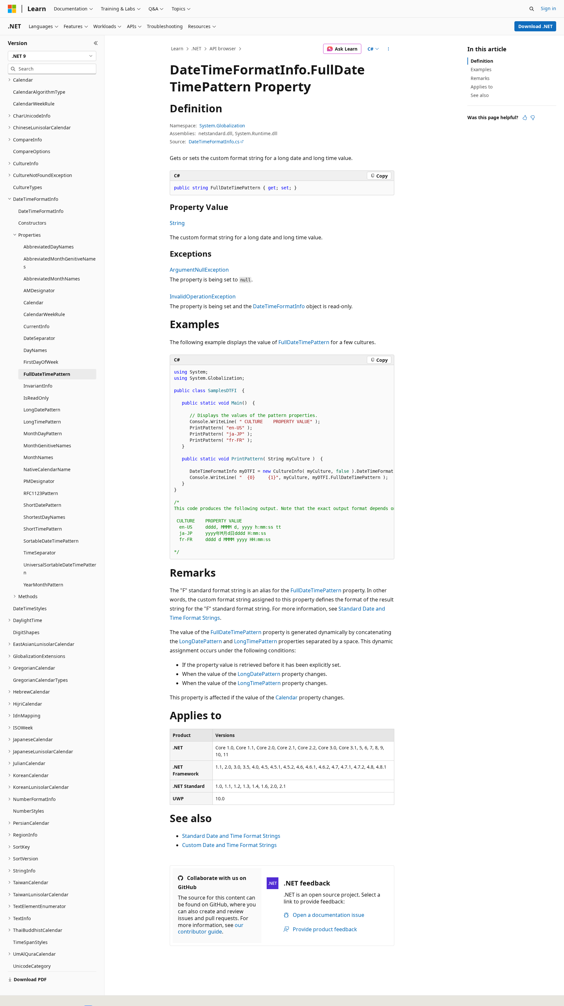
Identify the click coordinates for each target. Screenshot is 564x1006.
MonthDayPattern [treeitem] (43, 433)
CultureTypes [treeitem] (27, 187)
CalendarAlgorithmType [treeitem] (39, 92)
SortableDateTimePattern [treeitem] (51, 541)
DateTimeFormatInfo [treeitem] (40, 211)
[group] (282, 462)
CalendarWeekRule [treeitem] (34, 104)
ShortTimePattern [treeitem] (43, 529)
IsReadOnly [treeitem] (36, 398)
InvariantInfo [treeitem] (38, 386)
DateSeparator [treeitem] (39, 338)
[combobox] (52, 56)
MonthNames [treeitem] (38, 457)
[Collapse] (96, 43)
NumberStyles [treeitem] (28, 811)
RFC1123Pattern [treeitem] (41, 493)
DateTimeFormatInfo (279, 306)
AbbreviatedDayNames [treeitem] (49, 247)
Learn (177, 48)
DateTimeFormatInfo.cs (214, 141)
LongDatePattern (200, 641)
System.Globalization (222, 125)
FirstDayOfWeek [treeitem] (41, 362)
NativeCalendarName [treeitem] (47, 469)
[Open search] (531, 9)
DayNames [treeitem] (35, 350)
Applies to (482, 87)
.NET (196, 48)
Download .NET (535, 26)
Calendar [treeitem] (33, 302)
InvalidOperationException (203, 296)
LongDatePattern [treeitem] (42, 410)
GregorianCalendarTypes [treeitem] (40, 680)
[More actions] (388, 49)
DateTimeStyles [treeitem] (30, 608)
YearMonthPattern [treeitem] (43, 585)
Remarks (480, 78)
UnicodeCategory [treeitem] (32, 966)
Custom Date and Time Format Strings (229, 845)
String (177, 223)
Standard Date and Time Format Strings (231, 835)
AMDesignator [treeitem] (39, 290)
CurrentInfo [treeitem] (36, 326)
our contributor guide (210, 928)
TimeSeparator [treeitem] (40, 553)
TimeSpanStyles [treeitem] (30, 942)
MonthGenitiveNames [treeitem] (47, 445)
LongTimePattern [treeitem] (42, 422)
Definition (482, 61)
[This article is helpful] (525, 117)
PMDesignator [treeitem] (39, 481)
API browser (223, 48)
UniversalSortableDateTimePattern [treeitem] (60, 569)
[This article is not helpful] (533, 117)
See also (480, 95)
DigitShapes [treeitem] (26, 632)
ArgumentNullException (199, 269)
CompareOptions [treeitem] (31, 151)
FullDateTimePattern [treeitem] (47, 374)
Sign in (548, 8)
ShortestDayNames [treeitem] (44, 517)
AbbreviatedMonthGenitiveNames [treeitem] (60, 263)
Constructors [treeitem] (32, 223)
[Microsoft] (12, 9)
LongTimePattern (255, 641)
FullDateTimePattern (303, 342)
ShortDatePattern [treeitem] (42, 505)
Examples (481, 69)
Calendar (286, 697)
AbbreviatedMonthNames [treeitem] (52, 279)
